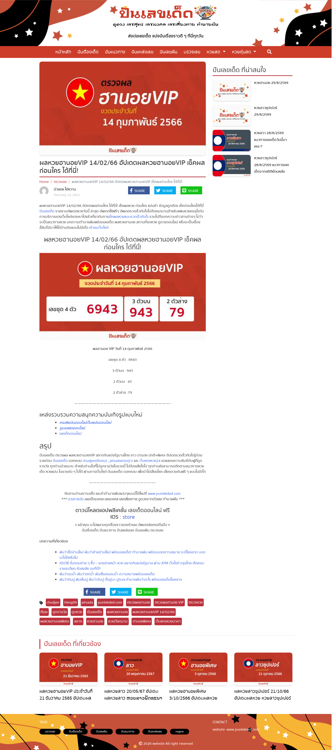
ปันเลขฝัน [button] (168, 51)
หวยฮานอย (95, 621)
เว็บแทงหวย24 (149, 461)
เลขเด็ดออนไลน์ (70, 434)
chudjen (53, 602)
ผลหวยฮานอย (117, 612)
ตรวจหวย (196, 602)
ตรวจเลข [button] (192, 51)
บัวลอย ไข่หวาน (65, 189)
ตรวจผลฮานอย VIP (169, 602)
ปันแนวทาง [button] (115, 51)
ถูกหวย (77, 612)
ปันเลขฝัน (101, 731)
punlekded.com (110, 602)
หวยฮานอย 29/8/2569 (271, 83)
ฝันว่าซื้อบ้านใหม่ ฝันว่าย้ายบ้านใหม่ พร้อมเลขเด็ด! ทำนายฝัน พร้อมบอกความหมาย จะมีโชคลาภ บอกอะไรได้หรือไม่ (132, 555)
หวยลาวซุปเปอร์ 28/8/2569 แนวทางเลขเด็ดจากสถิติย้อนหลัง (271, 164)
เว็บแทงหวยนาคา (168, 621)
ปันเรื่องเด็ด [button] (88, 51)
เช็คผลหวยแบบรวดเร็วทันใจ (129, 217)
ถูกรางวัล (60, 612)
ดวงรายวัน (75, 499)
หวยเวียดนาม (118, 621)
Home (44, 182)
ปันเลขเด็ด (46, 211)
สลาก (78, 621)
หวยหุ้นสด (242, 51)
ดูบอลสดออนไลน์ (72, 428)
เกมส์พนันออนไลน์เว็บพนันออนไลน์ (85, 423)
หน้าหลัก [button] (63, 51)
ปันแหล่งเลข (155, 731)
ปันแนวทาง (127, 731)
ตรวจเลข (60, 182)
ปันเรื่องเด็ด (75, 731)
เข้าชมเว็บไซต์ (98, 228)
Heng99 (70, 602)
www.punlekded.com (163, 494)
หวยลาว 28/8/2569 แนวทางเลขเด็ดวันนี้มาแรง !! (270, 139)
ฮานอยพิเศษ (142, 621)
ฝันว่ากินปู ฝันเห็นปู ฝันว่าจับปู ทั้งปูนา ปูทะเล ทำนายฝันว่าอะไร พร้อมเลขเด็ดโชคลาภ (120, 580)
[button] (139, 190)
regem (179, 731)
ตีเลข (44, 612)
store (128, 517)
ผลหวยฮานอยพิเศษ (54, 621)
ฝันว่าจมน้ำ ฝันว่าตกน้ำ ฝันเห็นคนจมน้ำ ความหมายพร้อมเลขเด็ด (107, 574)
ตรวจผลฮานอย (138, 602)
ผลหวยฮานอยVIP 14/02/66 (154, 612)
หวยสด (214, 51)
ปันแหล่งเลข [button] (142, 51)
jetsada (87, 602)
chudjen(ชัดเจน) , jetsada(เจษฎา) (108, 461)
